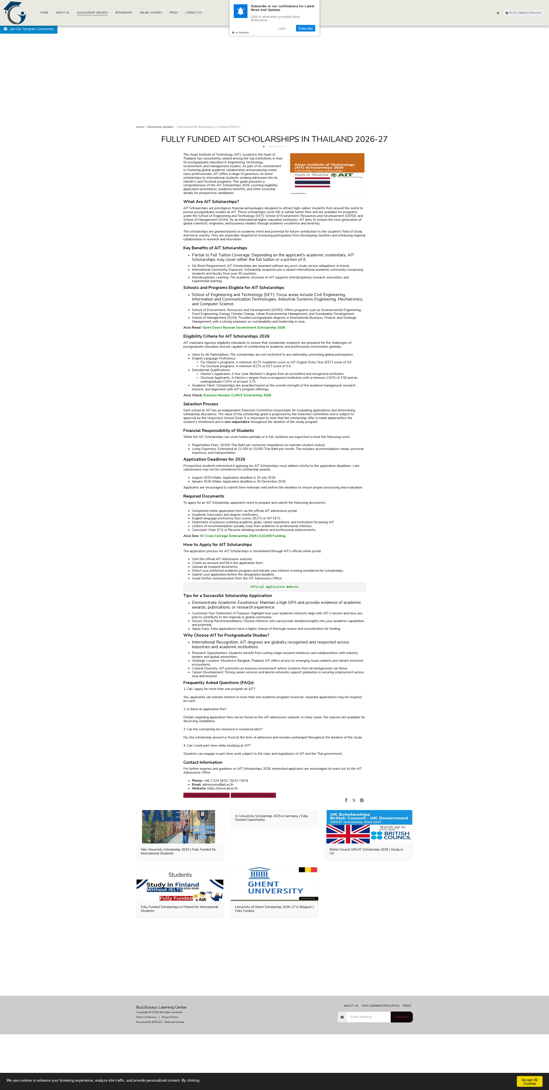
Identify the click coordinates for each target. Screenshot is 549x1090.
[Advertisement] (274, 66)
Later (281, 28)
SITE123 (157, 1022)
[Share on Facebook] (346, 800)
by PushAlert (242, 32)
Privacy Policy (170, 1017)
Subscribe (401, 1016)
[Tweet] (354, 800)
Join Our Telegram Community (31, 29)
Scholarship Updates (160, 127)
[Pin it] (362, 800)
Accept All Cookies (530, 1081)
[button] (498, 13)
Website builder (174, 1022)
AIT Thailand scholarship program (207, 795)
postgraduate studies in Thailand (253, 795)
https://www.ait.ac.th (222, 788)
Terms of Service (146, 1017)
